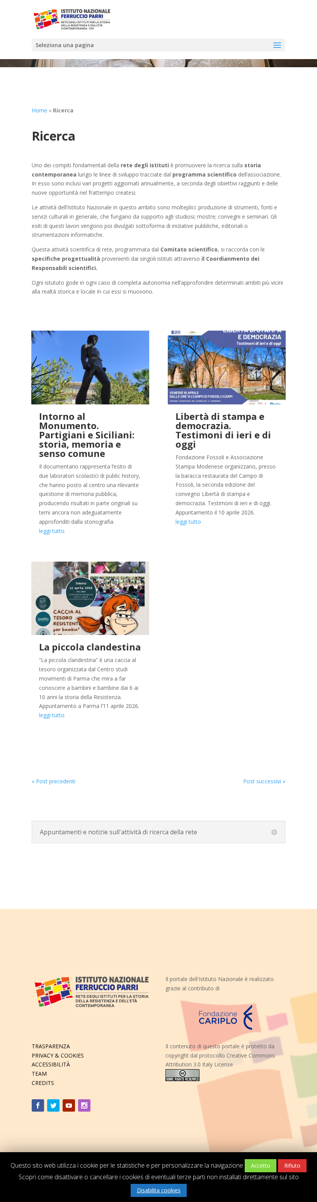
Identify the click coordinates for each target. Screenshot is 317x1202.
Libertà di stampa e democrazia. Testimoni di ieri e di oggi (223, 430)
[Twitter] (53, 1105)
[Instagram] (84, 1105)
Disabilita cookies (159, 1190)
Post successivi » (264, 781)
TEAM (39, 1073)
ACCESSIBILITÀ (51, 1064)
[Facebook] (38, 1105)
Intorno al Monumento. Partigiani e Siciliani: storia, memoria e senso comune (87, 435)
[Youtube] (69, 1105)
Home (39, 110)
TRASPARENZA (51, 1046)
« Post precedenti (53, 781)
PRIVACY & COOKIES (58, 1055)
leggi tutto (52, 531)
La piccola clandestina (90, 646)
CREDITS (43, 1083)
